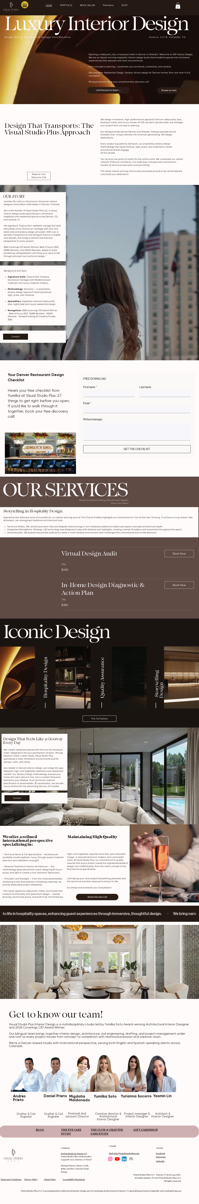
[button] (177, 6)
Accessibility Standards (74, 1179)
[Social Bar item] (110, 1159)
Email (87, 403)
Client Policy (50, 1179)
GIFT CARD (141, 1130)
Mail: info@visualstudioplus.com (124, 1153)
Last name (145, 387)
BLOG (40, 1130)
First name (90, 387)
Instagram (161, 1157)
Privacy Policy (31, 1179)
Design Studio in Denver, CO (74, 1153)
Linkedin (160, 1161)
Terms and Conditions (11, 1179)
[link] (109, 554)
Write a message (92, 419)
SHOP (153, 1130)
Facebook (160, 1153)
